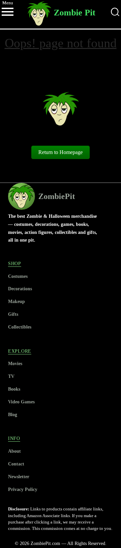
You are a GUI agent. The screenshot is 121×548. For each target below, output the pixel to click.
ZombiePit (56, 196)
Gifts (13, 314)
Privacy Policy (22, 489)
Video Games (21, 401)
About (14, 451)
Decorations (20, 288)
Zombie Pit (74, 12)
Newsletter (18, 476)
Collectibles (19, 327)
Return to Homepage (60, 152)
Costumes (18, 276)
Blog (12, 414)
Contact (16, 463)
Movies (15, 363)
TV (11, 376)
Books (14, 389)
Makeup (16, 301)
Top (115, 542)
